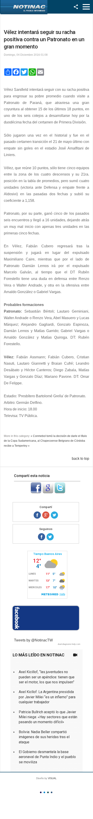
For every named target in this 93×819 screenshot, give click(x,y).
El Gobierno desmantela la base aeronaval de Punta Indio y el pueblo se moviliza (47, 757)
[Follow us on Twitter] (50, 536)
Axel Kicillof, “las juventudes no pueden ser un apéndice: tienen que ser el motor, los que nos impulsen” (46, 677)
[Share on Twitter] (54, 515)
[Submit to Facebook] (35, 492)
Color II (44, 792)
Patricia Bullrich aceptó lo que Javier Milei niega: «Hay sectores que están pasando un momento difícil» (48, 717)
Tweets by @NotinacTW (33, 640)
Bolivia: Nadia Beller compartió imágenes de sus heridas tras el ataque (44, 737)
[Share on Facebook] (37, 515)
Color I (41, 792)
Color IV (51, 792)
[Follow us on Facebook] (41, 536)
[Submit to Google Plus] (47, 492)
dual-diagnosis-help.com (69, 644)
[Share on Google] (45, 515)
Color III (48, 792)
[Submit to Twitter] (59, 492)
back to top (80, 458)
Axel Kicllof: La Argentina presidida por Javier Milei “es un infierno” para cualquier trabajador (47, 697)
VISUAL (52, 778)
